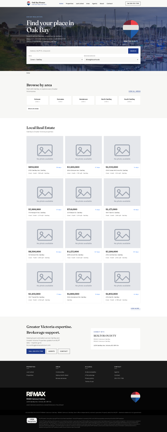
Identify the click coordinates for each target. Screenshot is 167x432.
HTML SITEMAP (59, 405)
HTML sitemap (89, 375)
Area (87, 3)
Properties (69, 3)
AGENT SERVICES (31, 405)
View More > (136, 308)
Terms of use (89, 381)
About (102, 3)
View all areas (135, 91)
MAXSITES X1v (40, 405)
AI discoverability (90, 372)
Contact (110, 3)
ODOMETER (47, 405)
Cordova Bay (60, 372)
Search (133, 51)
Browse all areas (61, 378)
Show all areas (33, 109)
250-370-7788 (119, 378)
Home (61, 3)
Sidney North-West (62, 375)
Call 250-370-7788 (133, 3)
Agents (94, 3)
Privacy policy (89, 378)
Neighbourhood (89, 56)
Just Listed (80, 3)
